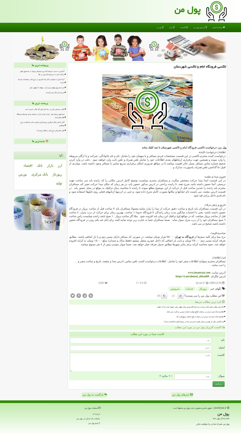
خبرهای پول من (181, 394)
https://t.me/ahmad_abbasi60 (192, 276)
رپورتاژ (203, 288)
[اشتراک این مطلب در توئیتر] (72, 295)
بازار (171, 27)
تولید (59, 183)
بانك (40, 165)
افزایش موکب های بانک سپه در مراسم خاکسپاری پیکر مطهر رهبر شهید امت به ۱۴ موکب (190, 307)
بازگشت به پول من (93, 394)
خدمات (189, 288)
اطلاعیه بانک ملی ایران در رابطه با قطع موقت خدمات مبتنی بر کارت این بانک (195, 312)
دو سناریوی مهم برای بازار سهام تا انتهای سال (47, 88)
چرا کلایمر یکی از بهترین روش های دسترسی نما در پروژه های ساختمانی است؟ (194, 321)
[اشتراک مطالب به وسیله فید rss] (90, 295)
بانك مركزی (39, 174)
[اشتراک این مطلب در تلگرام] (84, 295)
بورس (159, 27)
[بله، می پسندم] (181, 296)
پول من (188, 9)
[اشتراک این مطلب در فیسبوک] (78, 295)
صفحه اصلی (218, 27)
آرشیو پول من (199, 27)
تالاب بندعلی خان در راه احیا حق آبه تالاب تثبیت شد (44, 109)
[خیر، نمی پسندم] (164, 296)
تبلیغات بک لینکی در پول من (88, 419)
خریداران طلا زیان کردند (55, 92)
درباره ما (96, 414)
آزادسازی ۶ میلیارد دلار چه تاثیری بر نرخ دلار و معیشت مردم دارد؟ (41, 80)
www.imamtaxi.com (199, 272)
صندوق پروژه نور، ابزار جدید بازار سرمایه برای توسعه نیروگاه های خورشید (40, 115)
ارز (60, 165)
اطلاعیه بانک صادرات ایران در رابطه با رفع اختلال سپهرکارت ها (200, 317)
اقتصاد (183, 27)
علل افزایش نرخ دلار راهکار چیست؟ (50, 130)
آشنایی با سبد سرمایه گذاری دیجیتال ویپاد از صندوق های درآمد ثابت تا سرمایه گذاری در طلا (42, 72)
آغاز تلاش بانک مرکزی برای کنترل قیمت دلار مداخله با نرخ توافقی (42, 123)
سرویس (175, 288)
